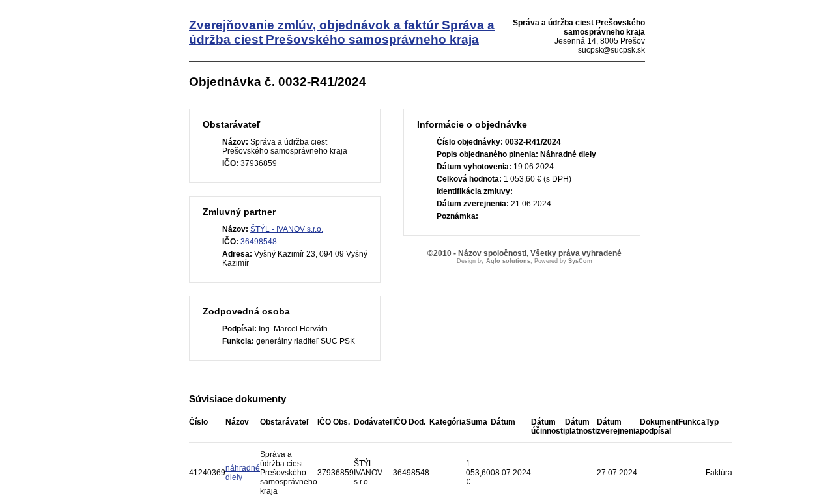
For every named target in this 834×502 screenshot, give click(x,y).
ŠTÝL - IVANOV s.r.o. (286, 229)
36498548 (258, 241)
